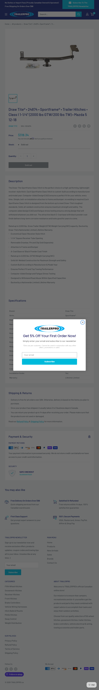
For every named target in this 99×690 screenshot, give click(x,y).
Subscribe (49, 361)
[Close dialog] (83, 322)
